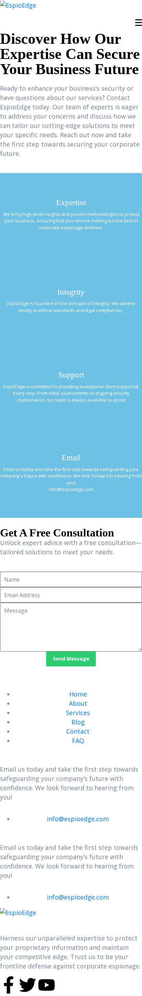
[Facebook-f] (8, 985)
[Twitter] (27, 985)
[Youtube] (46, 985)
